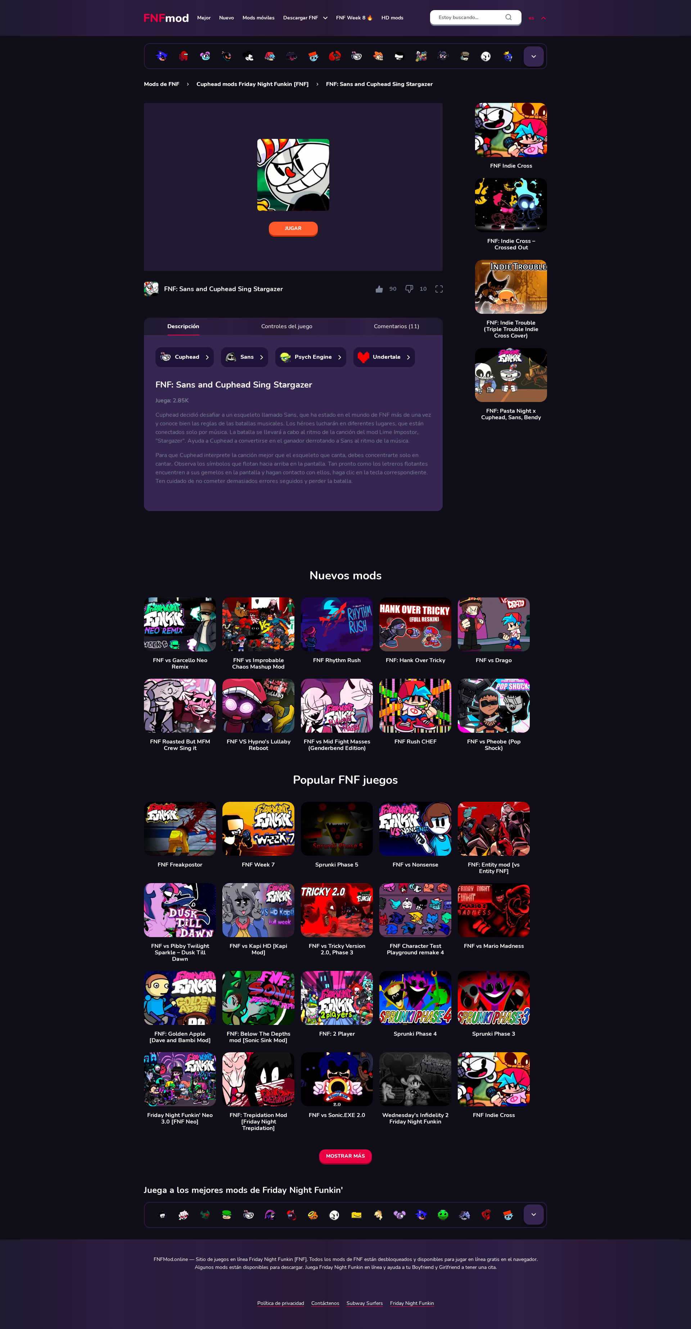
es (531, 17)
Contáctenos (325, 1303)
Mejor (204, 17)
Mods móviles (259, 17)
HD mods (392, 17)
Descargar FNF (300, 17)
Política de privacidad (280, 1303)
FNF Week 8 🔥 (354, 17)
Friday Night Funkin (412, 1303)
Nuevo (226, 17)
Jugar (293, 228)
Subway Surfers (365, 1303)
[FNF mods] (167, 18)
